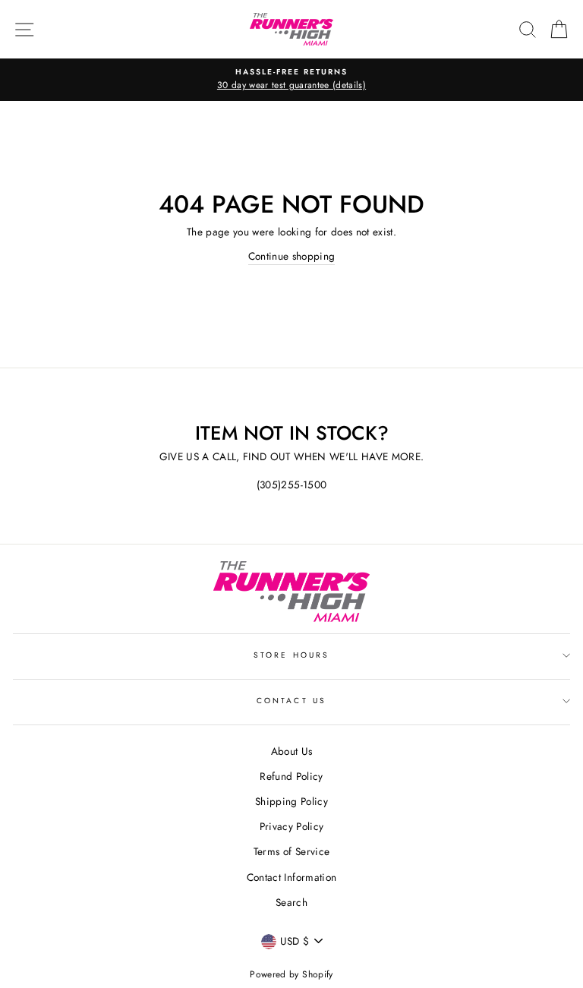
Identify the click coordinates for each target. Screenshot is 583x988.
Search (291, 902)
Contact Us (291, 700)
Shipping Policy (291, 801)
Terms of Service (291, 851)
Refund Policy (291, 776)
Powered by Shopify (291, 974)
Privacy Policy (292, 826)
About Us (292, 751)
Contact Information (291, 877)
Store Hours (291, 655)
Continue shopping (292, 256)
